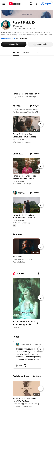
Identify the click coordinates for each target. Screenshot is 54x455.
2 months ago (36, 344)
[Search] (31, 3)
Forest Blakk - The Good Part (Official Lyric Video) (27, 94)
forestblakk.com (9, 39)
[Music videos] (15, 193)
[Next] (40, 124)
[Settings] (36, 3)
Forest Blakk (17, 139)
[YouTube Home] (15, 3)
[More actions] (39, 134)
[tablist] (27, 52)
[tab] (16, 52)
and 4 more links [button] (21, 39)
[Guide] (3, 3)
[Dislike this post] (25, 366)
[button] (37, 52)
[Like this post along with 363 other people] (17, 366)
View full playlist (19, 262)
